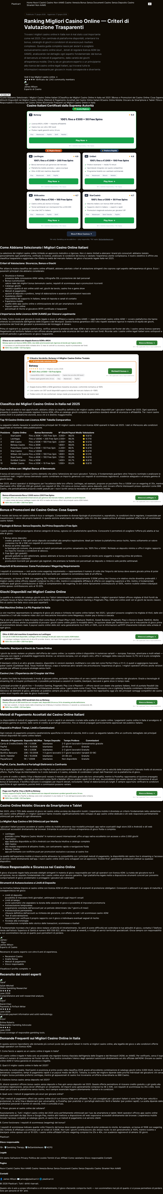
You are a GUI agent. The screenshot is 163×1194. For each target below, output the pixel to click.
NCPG (48, 1147)
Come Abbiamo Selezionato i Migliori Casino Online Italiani (29, 97)
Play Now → (81, 140)
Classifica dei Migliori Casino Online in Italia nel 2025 (84, 97)
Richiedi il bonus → (120, 371)
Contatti (108, 1158)
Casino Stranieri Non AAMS (107, 1168)
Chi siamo (5, 1158)
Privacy (24, 1158)
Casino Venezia (72, 2)
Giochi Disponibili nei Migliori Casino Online (21, 100)
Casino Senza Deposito (115, 2)
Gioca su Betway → (147, 343)
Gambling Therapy (14, 1147)
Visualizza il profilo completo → (15, 968)
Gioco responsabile (94, 1158)
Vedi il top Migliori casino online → (41, 77)
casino (11, 581)
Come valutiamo (76, 1158)
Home (29, 2)
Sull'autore (15, 1158)
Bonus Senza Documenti (92, 2)
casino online (38, 268)
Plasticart (16, 4)
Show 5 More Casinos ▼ (81, 234)
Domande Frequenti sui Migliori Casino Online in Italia (69, 102)
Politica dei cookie (38, 1158)
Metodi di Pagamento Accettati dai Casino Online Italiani (72, 100)
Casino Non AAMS (55, 2)
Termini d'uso (53, 1158)
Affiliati (64, 1158)
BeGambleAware (34, 1147)
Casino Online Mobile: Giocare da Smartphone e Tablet (127, 100)
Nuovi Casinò (39, 2)
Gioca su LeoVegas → (147, 498)
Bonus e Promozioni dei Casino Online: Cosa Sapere (137, 97)
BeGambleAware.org (106, 239)
